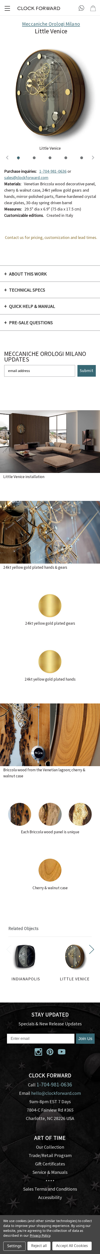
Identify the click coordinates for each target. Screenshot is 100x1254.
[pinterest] (50, 1052)
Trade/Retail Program (50, 1155)
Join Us (85, 1038)
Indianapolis (25, 979)
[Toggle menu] (7, 8)
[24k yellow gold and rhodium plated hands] (50, 157)
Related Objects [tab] (23, 928)
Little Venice (75, 979)
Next (91, 949)
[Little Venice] (18, 157)
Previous (8, 949)
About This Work (28, 274)
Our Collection (50, 1147)
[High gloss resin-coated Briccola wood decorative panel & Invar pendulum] (65, 157)
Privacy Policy (40, 1235)
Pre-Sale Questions (31, 322)
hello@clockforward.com (56, 1093)
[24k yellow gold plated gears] (81, 157)
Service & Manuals (50, 1172)
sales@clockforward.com (26, 177)
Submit (86, 371)
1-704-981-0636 (53, 171)
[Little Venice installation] (34, 157)
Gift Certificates (50, 1164)
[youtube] (61, 1052)
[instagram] (38, 1052)
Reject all (39, 1245)
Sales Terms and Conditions (50, 1189)
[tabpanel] (25, 963)
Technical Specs (27, 290)
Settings (14, 1245)
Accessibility (50, 1197)
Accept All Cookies (72, 1245)
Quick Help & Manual (32, 306)
